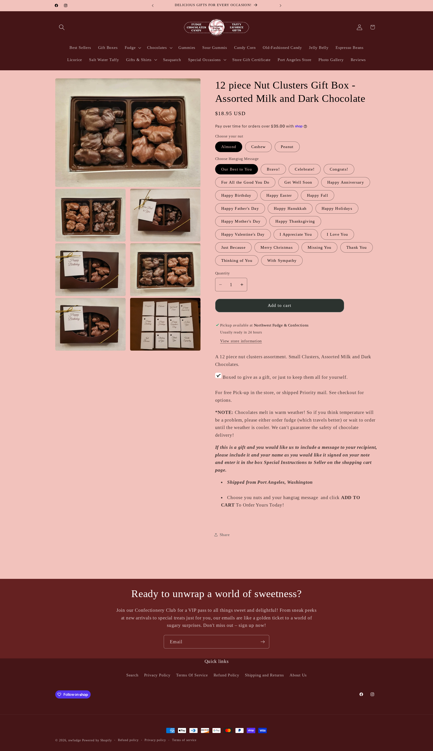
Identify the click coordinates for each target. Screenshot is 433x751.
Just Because (233, 247)
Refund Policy (226, 675)
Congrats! (339, 169)
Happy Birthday (236, 195)
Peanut (287, 146)
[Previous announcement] (153, 5)
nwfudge (74, 740)
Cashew (258, 146)
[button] (61, 27)
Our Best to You (236, 169)
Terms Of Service (192, 675)
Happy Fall (317, 195)
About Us (298, 675)
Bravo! (273, 169)
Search (132, 675)
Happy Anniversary (345, 182)
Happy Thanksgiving (295, 221)
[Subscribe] (262, 642)
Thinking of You (237, 260)
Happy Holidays (337, 208)
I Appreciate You (296, 234)
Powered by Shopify (97, 740)
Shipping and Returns (264, 675)
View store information (241, 341)
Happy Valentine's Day (243, 234)
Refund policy (128, 740)
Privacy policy (155, 740)
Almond (228, 146)
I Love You (337, 234)
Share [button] (225, 534)
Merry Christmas (276, 247)
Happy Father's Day (240, 208)
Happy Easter (279, 195)
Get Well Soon (298, 182)
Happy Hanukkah (290, 208)
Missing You (319, 247)
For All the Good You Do (245, 182)
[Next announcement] (281, 5)
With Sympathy (282, 260)
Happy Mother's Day (240, 221)
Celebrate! (305, 169)
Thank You (356, 247)
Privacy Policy (157, 675)
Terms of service (184, 740)
